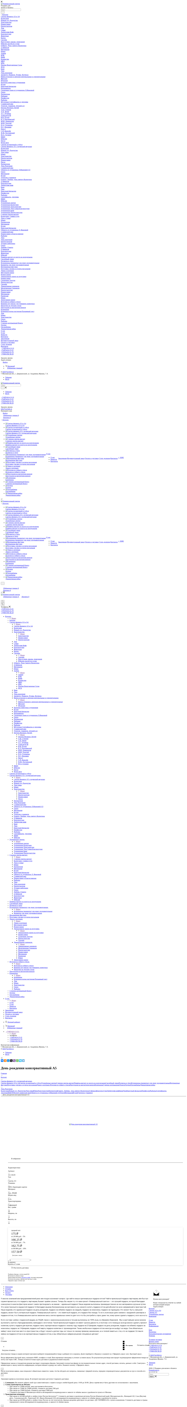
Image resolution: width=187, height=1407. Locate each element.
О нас (12, 1002)
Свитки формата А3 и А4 (23, 626)
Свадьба (21, 657)
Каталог (12, 620)
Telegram (8, 377)
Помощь (152, 1336)
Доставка (8, 1294)
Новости (152, 1322)
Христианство (23, 636)
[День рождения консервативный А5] (93, 1124)
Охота (62, 1093)
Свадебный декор (112, 1083)
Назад (14, 618)
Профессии (146, 1091)
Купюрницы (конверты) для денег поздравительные (33, 911)
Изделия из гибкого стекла (24, 966)
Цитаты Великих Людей (27, 737)
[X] (11, 1060)
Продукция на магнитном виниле (82, 1085)
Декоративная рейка (147, 1085)
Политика (152, 1332)
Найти (152, 1376)
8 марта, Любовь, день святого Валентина (73, 1091)
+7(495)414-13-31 (7, 348)
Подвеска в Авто (125, 1083)
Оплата (8, 1293)
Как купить (9, 1291)
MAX (7, 379)
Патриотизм (53, 1091)
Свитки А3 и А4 (155, 1310)
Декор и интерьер (20, 923)
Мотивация (68, 1093)
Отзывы (8, 1289)
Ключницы (18, 977)
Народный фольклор (134, 1091)
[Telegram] (23, 1060)
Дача (124, 1091)
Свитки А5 (153, 1312)
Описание (9, 1287)
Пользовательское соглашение (160, 1334)
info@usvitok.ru (8, 372)
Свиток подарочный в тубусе (30, 1083)
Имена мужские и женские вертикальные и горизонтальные (40, 702)
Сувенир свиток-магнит (23, 859)
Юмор (35, 1091)
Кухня (75, 1093)
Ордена (127, 1085)
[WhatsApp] (17, 1060)
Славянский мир (24, 1093)
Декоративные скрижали (27, 946)
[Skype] (20, 1060)
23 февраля (93, 1091)
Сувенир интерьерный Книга (114, 1085)
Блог (150, 1330)
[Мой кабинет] (2, 586)
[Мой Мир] (8, 1060)
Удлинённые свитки (21, 843)
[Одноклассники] (5, 1060)
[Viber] (14, 1060)
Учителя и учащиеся (85, 1093)
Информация (153, 1326)
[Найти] (2, 12)
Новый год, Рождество (17, 1091)
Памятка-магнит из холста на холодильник (90, 1083)
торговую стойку (26, 1277)
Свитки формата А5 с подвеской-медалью (29, 779)
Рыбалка (153, 1091)
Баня (121, 1091)
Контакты (152, 1324)
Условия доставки (155, 1340)
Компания (152, 1316)
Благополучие (102, 1091)
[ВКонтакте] (2, 1060)
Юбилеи (15, 1093)
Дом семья (29, 1091)
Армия (20, 675)
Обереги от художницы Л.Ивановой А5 (45, 1093)
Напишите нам (6, 411)
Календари (5, 1091)
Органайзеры (135, 1085)
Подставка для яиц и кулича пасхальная (22, 1085)
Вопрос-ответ (154, 1341)
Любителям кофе (113, 1091)
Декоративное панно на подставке (31, 933)
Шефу (10, 1093)
